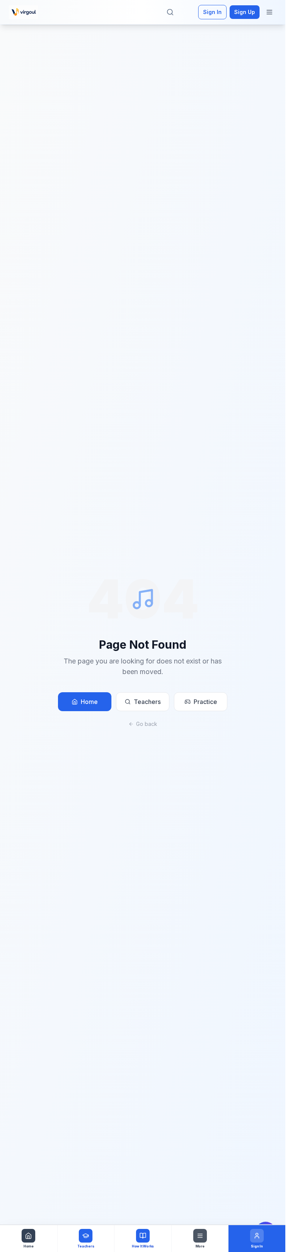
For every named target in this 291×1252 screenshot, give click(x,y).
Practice (205, 701)
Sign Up (244, 12)
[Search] (170, 12)
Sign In (212, 12)
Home (89, 701)
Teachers (147, 701)
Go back (146, 724)
